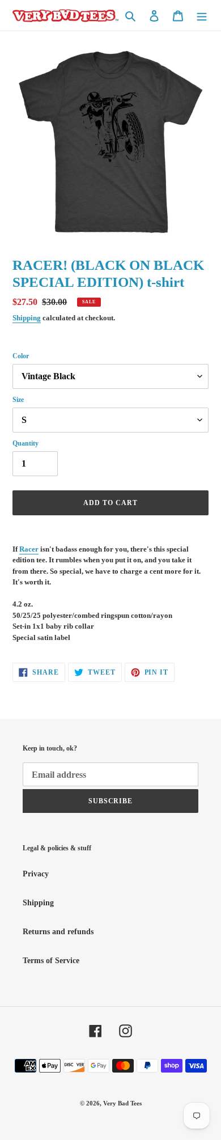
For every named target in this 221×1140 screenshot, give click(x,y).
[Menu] (202, 15)
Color (20, 356)
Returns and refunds (58, 931)
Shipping (26, 317)
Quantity (25, 443)
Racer (29, 549)
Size (18, 400)
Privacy (36, 874)
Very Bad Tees (122, 1103)
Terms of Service (51, 960)
